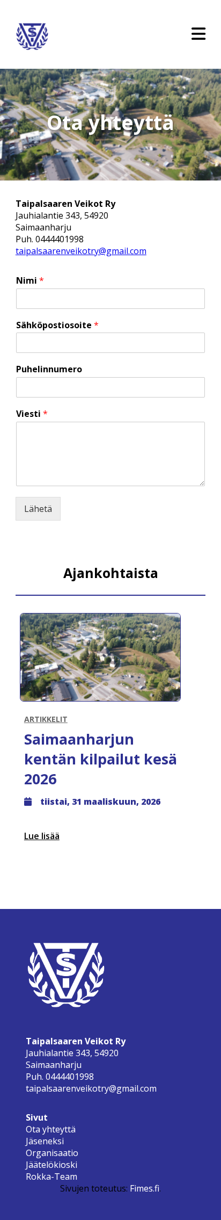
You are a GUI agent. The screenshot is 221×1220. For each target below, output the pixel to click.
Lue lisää (42, 836)
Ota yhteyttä (51, 1129)
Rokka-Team (51, 1176)
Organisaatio (52, 1153)
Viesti (32, 414)
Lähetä (38, 509)
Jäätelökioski (51, 1165)
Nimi (30, 280)
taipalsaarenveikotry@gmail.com (81, 251)
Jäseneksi (45, 1141)
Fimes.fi (144, 1188)
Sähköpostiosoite (57, 325)
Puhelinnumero (49, 369)
